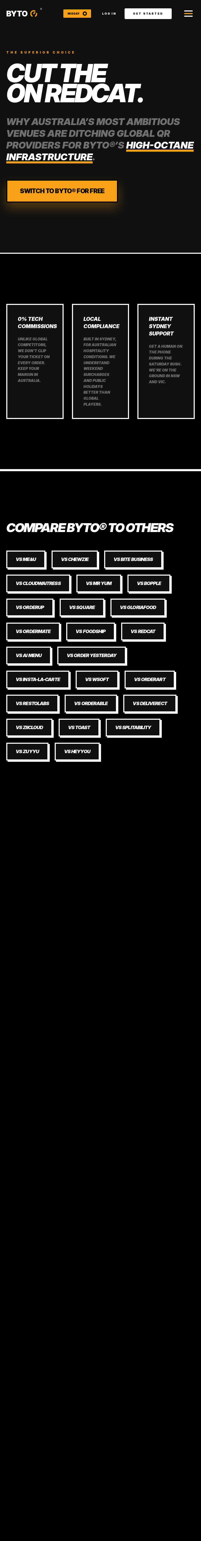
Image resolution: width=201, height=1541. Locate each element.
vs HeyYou (77, 751)
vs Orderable (91, 703)
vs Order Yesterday (91, 655)
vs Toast (79, 727)
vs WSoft (97, 679)
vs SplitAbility (133, 727)
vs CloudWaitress (38, 583)
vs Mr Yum (99, 583)
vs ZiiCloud (29, 727)
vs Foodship (90, 631)
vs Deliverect (150, 703)
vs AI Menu (29, 655)
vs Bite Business (133, 559)
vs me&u (26, 559)
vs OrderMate (33, 631)
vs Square (82, 607)
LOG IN (109, 13)
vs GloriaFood (138, 607)
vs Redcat (143, 631)
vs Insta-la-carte (38, 679)
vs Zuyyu (27, 751)
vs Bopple (149, 583)
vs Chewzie (74, 559)
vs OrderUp (30, 607)
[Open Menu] (188, 13)
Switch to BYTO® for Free (62, 191)
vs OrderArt (149, 679)
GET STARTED (148, 13)
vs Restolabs (32, 703)
